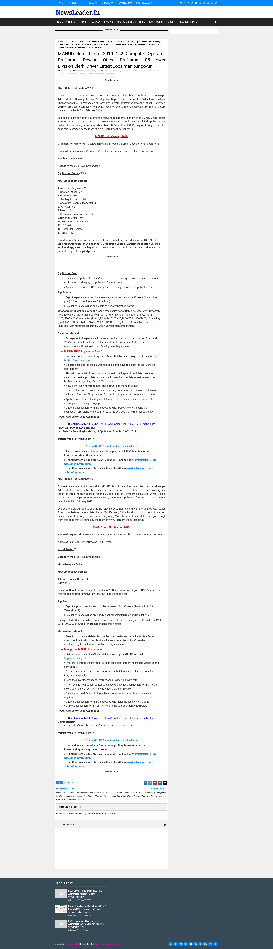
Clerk (159, 22)
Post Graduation (145, 3)
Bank (84, 22)
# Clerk (75, 782)
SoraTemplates (72, 944)
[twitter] (181, 3)
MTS (194, 22)
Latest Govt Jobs (122, 41)
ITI (83, 3)
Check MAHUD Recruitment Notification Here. (111, 446)
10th (68, 41)
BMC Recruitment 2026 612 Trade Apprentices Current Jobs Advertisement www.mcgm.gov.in (86, 924)
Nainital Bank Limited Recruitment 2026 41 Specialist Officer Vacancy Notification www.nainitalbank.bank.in (87, 909)
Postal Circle (125, 22)
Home (60, 3)
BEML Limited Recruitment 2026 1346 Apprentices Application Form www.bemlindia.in (85, 894)
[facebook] (185, 3)
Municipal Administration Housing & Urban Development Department (86, 74)
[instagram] (188, 3)
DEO (150, 22)
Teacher (184, 22)
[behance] (208, 3)
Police (141, 22)
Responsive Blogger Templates (107, 944)
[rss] (192, 3)
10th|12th (72, 3)
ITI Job (109, 41)
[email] (196, 3)
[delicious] (216, 3)
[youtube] (200, 3)
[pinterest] (203, 3)
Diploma (93, 3)
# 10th (66, 782)
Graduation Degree (96, 41)
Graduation (108, 3)
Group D (108, 22)
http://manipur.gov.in (78, 360)
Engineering (125, 3)
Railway (95, 22)
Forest (171, 22)
